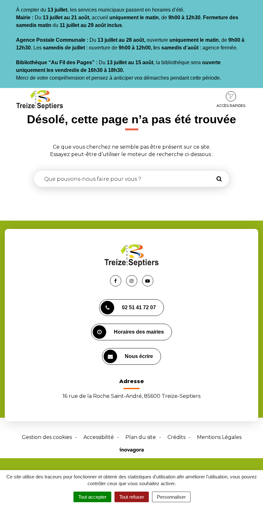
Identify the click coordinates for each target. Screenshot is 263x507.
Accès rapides (230, 105)
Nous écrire (139, 356)
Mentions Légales (219, 437)
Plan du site (140, 437)
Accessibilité (98, 437)
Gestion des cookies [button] (47, 437)
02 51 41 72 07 (139, 307)
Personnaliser (171, 497)
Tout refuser (131, 497)
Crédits (176, 437)
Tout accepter (92, 497)
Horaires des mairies (139, 332)
